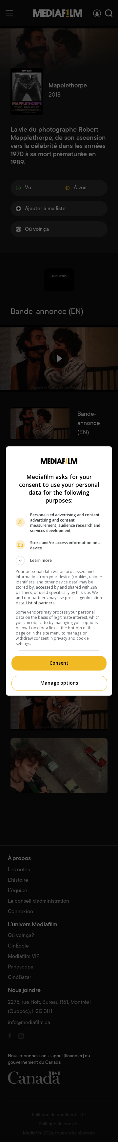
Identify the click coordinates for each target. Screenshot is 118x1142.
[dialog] (59, 571)
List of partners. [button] (40, 603)
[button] (59, 560)
